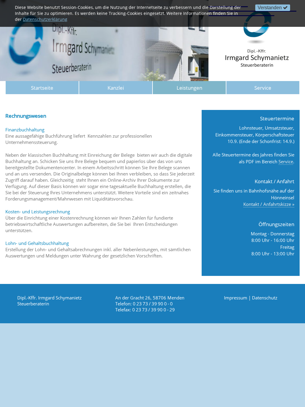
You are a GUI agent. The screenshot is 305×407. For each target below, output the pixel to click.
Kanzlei (116, 87)
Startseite (42, 87)
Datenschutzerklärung (45, 19)
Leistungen (189, 87)
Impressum (235, 298)
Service (262, 87)
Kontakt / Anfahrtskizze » (268, 204)
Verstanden (270, 7)
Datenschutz (264, 298)
